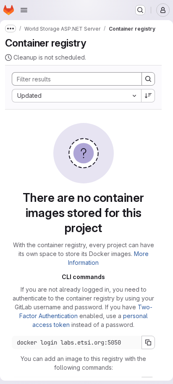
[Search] (148, 79)
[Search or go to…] (140, 10)
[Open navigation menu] (24, 10)
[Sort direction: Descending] (148, 95)
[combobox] (76, 95)
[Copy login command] (148, 342)
